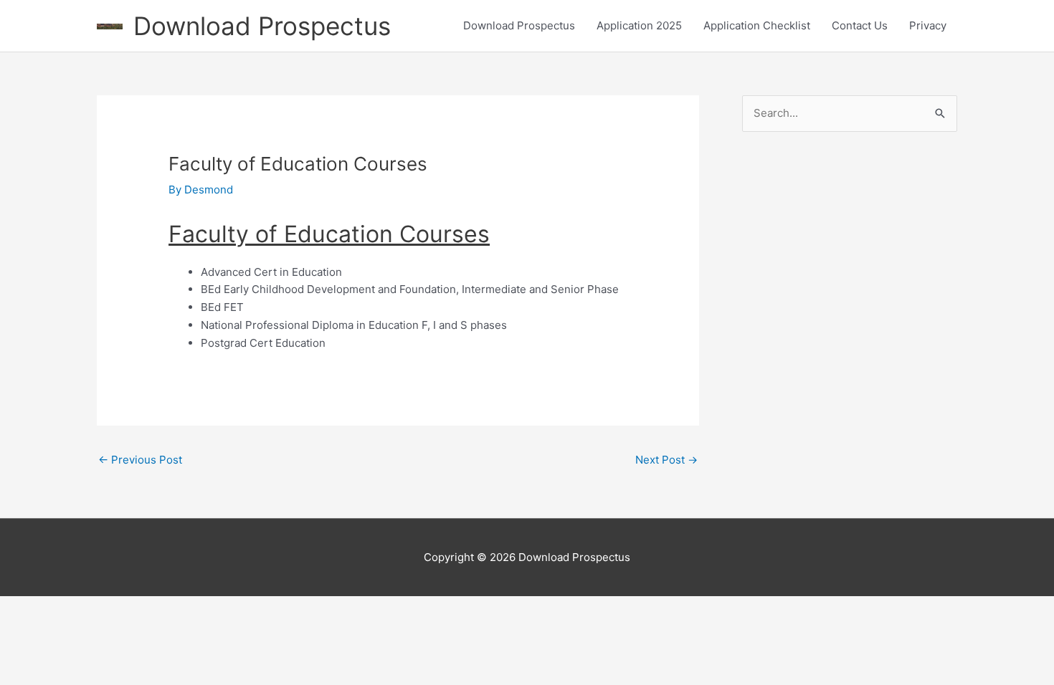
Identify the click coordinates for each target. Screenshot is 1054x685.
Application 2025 (639, 25)
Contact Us (860, 25)
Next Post (666, 459)
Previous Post (140, 459)
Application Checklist (756, 25)
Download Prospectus (262, 26)
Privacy (927, 25)
